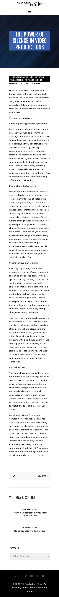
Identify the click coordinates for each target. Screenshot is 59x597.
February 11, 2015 (29, 509)
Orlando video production (34, 105)
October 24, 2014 (18, 83)
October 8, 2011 (29, 528)
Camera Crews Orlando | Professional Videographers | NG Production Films (27, 78)
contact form (21, 451)
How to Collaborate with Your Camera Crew (30, 514)
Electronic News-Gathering (29, 531)
